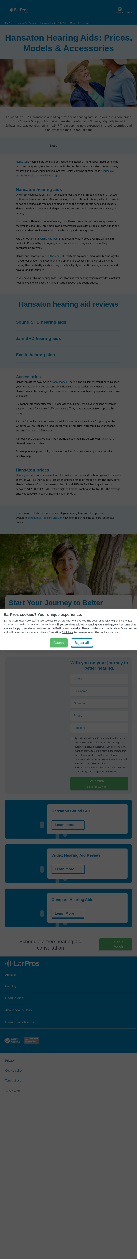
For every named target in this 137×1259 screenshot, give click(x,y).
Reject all (82, 642)
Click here (67, 632)
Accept (59, 642)
